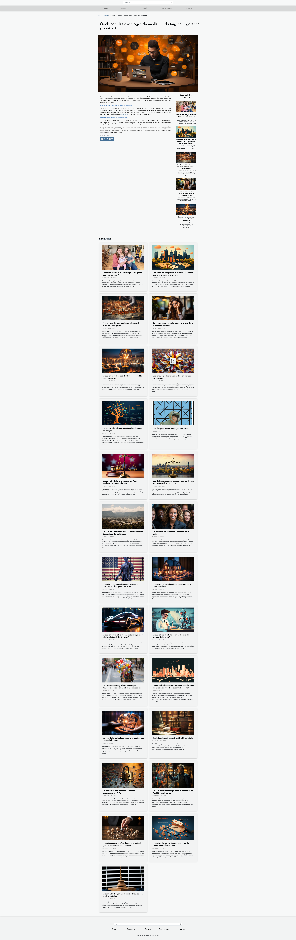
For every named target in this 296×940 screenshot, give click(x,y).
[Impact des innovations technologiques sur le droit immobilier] (173, 569)
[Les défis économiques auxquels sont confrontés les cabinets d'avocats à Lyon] (173, 465)
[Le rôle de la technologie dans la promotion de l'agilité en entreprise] (173, 775)
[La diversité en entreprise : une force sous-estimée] (173, 516)
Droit (106, 8)
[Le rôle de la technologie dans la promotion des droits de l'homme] (123, 722)
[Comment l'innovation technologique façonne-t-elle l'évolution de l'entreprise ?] (123, 619)
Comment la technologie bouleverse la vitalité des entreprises (186, 218)
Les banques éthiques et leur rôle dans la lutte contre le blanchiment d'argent (186, 141)
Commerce (125, 8)
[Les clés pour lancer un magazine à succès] (173, 413)
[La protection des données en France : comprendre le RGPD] (123, 775)
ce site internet (124, 114)
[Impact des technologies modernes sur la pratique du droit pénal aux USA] (123, 569)
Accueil (100, 15)
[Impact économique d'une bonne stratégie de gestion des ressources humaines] (123, 828)
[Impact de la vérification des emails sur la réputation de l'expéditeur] (173, 828)
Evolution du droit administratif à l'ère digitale (173, 738)
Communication (168, 8)
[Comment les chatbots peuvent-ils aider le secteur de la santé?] (173, 619)
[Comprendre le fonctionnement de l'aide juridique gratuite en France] (123, 465)
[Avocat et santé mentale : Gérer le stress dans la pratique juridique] (186, 184)
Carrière (145, 8)
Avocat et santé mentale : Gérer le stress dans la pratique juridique (186, 193)
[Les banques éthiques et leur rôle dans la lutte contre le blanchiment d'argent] (186, 132)
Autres (189, 8)
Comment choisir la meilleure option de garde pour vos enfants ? (186, 116)
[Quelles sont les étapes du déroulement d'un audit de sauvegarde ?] (186, 157)
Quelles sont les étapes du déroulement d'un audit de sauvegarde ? (186, 166)
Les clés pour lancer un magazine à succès (171, 429)
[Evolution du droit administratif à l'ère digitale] (173, 722)
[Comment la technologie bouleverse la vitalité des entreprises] (186, 209)
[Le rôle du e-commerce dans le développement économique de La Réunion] (123, 516)
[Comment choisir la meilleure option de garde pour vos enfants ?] (186, 106)
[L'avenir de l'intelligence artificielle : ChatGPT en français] (123, 413)
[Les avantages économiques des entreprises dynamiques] (173, 360)
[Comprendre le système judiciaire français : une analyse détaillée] (123, 878)
